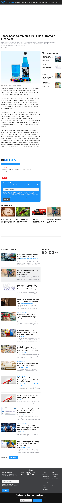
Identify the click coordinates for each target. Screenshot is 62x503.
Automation (35, 217)
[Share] (5, 160)
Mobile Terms (16, 197)
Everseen (22, 336)
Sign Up (6, 199)
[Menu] (59, 2)
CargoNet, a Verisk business (26, 303)
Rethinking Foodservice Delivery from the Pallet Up (47, 76)
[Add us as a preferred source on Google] (15, 160)
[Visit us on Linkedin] (50, 252)
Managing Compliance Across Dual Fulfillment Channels (27, 364)
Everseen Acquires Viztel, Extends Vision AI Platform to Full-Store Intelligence (27, 332)
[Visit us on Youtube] (56, 252)
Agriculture (4, 217)
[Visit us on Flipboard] (53, 252)
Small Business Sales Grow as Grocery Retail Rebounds (27, 397)
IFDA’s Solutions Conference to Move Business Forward (47, 58)
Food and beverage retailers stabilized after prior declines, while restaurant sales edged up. (28, 402)
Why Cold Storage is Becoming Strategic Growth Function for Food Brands (28, 443)
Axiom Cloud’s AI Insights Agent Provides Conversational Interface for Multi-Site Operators (28, 411)
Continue (37, 500)
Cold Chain (19, 252)
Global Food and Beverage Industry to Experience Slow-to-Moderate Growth (28, 380)
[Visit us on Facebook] (43, 252)
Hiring (18, 283)
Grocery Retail (14, 32)
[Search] (56, 2)
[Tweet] (12, 160)
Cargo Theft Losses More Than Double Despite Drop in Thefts (28, 300)
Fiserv (21, 399)
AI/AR (18, 407)
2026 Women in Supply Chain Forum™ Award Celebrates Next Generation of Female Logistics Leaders (47, 66)
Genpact (22, 431)
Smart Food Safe (24, 367)
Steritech (22, 320)
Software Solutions (22, 312)
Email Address (5, 479)
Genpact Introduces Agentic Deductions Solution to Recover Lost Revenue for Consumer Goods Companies (28, 427)
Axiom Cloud (23, 414)
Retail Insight (23, 352)
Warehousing (5, 32)
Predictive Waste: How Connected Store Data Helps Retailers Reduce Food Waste (27, 349)
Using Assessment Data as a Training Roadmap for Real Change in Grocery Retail (46, 84)
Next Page (13, 457)
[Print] (2, 160)
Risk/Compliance (21, 361)
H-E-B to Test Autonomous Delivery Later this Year (38, 221)
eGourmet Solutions (25, 447)
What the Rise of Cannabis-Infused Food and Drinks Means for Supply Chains (8, 221)
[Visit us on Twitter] (46, 252)
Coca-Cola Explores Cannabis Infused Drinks (22, 221)
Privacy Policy (24, 197)
